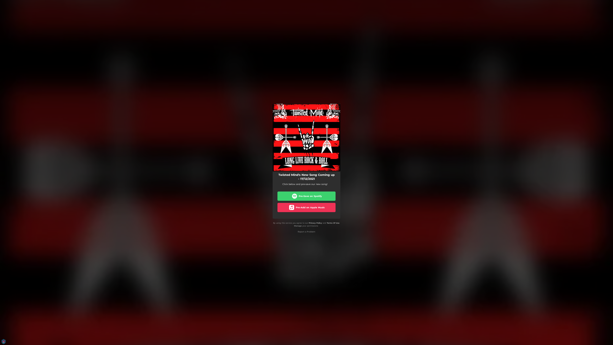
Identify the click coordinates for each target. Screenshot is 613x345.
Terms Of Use (333, 223)
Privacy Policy (315, 223)
